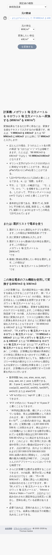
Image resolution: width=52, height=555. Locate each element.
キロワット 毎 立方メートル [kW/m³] (28, 266)
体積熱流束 (33, 233)
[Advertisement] (26, 80)
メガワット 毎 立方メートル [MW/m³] (23, 250)
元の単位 (26, 25)
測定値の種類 (26, 3)
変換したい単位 (26, 35)
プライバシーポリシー (22, 528)
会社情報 (8, 528)
